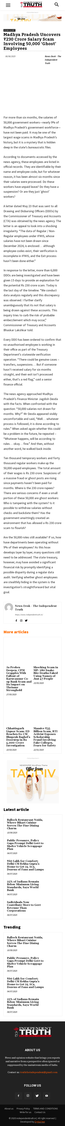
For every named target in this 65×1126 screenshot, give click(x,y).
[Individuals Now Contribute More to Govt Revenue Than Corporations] (52, 907)
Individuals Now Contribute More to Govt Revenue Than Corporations (24, 907)
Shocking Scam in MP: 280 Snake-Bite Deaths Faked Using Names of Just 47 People (45, 673)
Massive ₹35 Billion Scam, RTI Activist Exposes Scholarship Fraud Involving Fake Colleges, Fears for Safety (45, 737)
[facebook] (16, 620)
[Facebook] (18, 1095)
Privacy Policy (23, 1108)
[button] (57, 5)
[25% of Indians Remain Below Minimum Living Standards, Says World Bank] (52, 886)
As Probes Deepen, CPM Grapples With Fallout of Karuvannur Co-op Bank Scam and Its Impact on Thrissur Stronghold (19, 679)
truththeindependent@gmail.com (38, 1072)
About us (9, 1108)
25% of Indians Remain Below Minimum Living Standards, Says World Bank (23, 886)
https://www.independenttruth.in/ (29, 614)
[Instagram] (27, 1095)
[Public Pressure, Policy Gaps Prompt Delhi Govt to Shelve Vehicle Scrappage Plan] (52, 845)
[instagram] (21, 620)
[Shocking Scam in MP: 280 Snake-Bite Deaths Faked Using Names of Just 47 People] (46, 652)
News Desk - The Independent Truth (53, 60)
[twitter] (26, 620)
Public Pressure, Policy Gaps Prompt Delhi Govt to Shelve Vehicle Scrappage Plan (25, 845)
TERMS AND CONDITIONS (45, 1108)
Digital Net (40, 1121)
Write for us (25, 1112)
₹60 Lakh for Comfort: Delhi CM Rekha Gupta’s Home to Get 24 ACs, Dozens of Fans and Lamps (25, 865)
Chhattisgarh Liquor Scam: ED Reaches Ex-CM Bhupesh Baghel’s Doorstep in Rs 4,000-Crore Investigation (18, 737)
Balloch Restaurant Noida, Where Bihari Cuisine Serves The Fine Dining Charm (25, 824)
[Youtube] (46, 1095)
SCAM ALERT (9, 30)
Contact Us (39, 1112)
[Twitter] (37, 1095)
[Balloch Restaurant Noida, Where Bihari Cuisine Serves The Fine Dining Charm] (52, 824)
